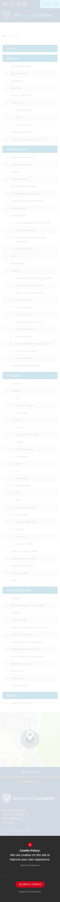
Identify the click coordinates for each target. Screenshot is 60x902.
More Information (30, 865)
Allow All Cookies (30, 884)
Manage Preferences (30, 892)
